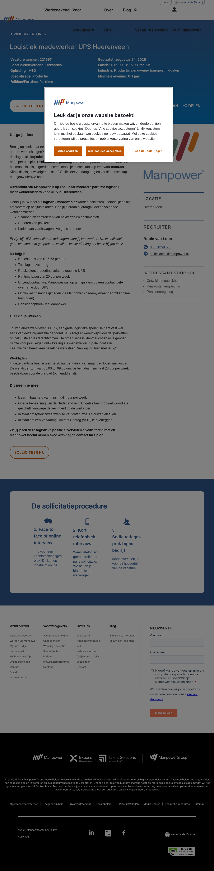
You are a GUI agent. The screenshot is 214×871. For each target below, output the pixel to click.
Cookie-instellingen (148, 151)
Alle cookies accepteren (105, 151)
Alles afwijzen (68, 151)
